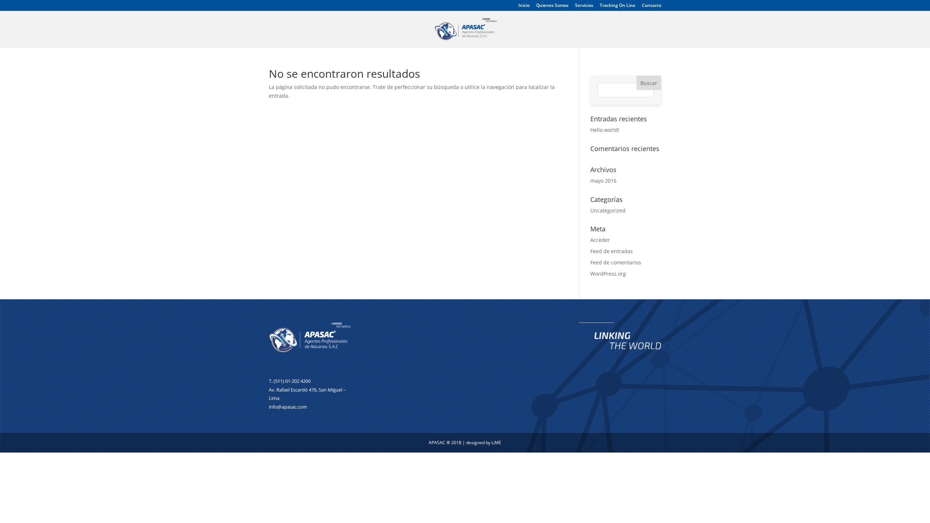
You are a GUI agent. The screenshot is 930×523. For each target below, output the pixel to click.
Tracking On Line (617, 5)
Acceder (600, 239)
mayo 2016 (603, 180)
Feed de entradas (611, 251)
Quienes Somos (552, 5)
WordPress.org (608, 273)
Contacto (651, 5)
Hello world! (604, 129)
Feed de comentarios (615, 262)
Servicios (584, 5)
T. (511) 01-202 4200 (290, 381)
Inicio (524, 5)
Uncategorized (608, 210)
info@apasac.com (288, 407)
